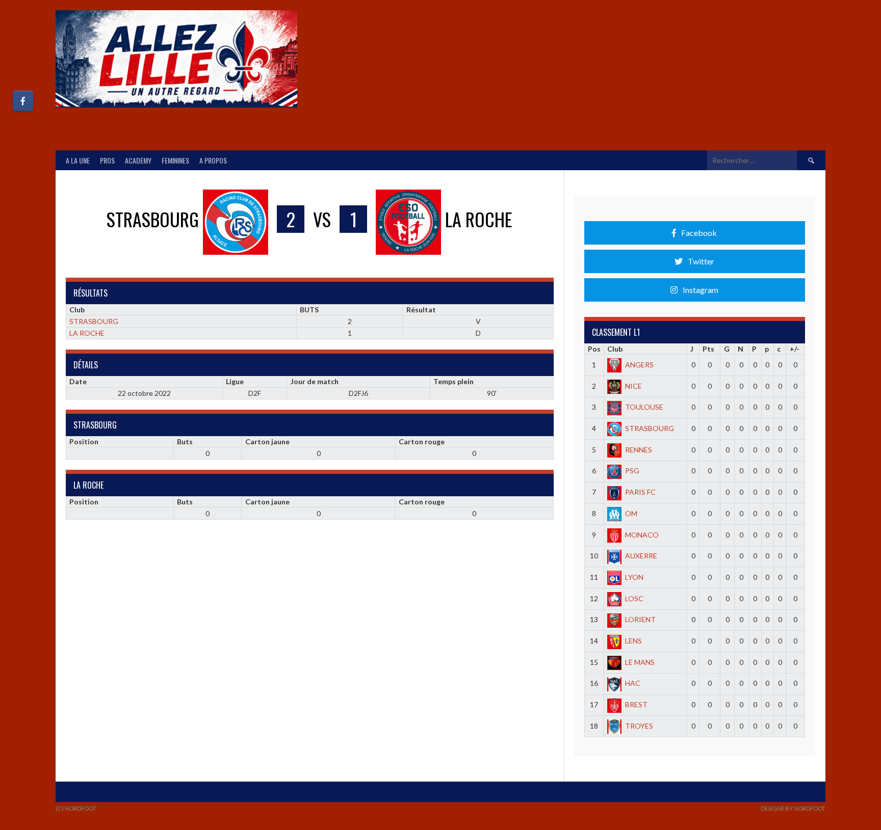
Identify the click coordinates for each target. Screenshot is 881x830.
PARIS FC (640, 492)
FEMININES (175, 160)
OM (631, 513)
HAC (632, 683)
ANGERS (639, 364)
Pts (708, 348)
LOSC (634, 598)
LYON (634, 577)
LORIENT (640, 619)
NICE (633, 386)
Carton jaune (267, 441)
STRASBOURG (93, 321)
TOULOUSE (644, 407)
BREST (636, 704)
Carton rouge (422, 441)
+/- (794, 348)
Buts (185, 441)
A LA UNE (78, 160)
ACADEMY (138, 160)
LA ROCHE (87, 333)
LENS (633, 640)
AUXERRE (641, 555)
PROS (107, 160)
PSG (632, 470)
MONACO (642, 534)
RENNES (638, 449)
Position (83, 441)
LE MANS (640, 662)
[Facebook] (23, 101)
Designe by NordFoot (793, 808)
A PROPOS (213, 160)
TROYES (639, 725)
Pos (594, 348)
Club (615, 348)
